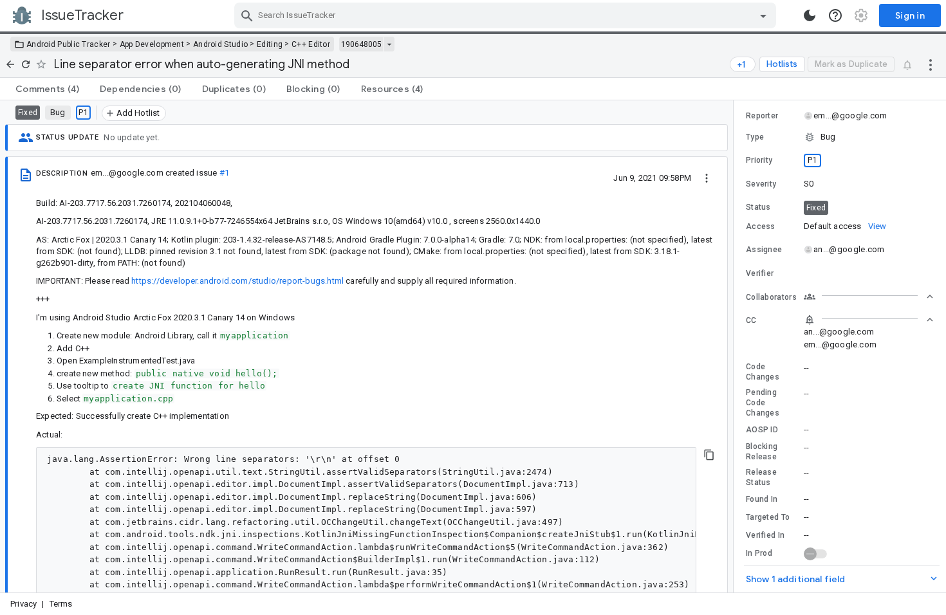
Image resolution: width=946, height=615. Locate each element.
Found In (761, 499)
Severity (761, 183)
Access (760, 226)
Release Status (761, 477)
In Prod (759, 553)
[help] (835, 15)
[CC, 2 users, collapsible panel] (869, 320)
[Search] (247, 15)
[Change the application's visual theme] (809, 15)
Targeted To (768, 517)
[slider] (735, 346)
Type (755, 137)
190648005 (361, 44)
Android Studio (220, 44)
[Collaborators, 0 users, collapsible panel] (869, 296)
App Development (152, 44)
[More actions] (930, 64)
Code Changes (762, 371)
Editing (270, 44)
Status (758, 207)
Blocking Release (761, 451)
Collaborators (771, 297)
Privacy (23, 604)
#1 (224, 173)
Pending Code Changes (762, 403)
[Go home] (10, 64)
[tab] (47, 89)
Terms (61, 604)
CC (751, 320)
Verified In (765, 535)
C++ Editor (311, 44)
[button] (840, 137)
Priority (759, 160)
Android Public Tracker (68, 44)
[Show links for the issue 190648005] (389, 44)
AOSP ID (762, 429)
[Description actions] (706, 177)
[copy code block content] (709, 455)
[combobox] (507, 15)
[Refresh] (25, 64)
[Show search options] (763, 15)
